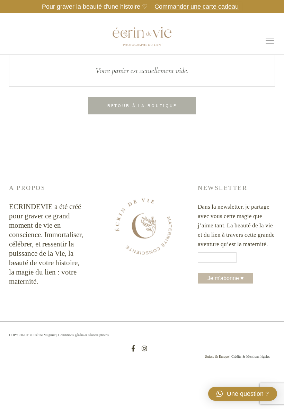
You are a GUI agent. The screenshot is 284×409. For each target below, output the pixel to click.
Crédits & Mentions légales (250, 356)
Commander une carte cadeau (196, 6)
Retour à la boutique (142, 105)
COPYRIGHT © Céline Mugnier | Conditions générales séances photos (59, 335)
